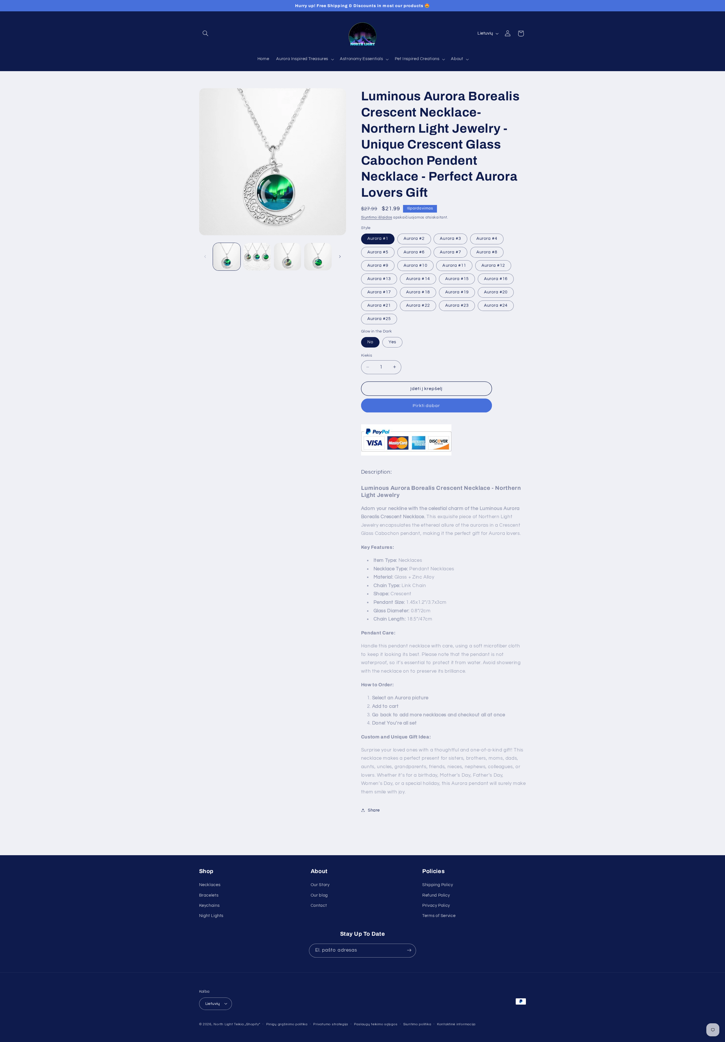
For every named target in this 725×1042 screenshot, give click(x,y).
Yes (392, 342)
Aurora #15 (457, 278)
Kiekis (366, 355)
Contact (319, 906)
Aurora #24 (496, 305)
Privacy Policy (436, 906)
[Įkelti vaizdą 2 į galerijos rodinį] (257, 256)
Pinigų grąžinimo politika (287, 1024)
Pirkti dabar (426, 405)
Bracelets (209, 895)
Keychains (209, 906)
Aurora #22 (418, 305)
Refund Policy (436, 895)
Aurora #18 (418, 292)
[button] (205, 33)
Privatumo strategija (330, 1024)
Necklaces (210, 885)
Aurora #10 (415, 265)
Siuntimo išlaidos (376, 217)
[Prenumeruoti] (409, 950)
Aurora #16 (496, 278)
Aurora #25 (379, 319)
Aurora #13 (379, 278)
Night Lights (211, 916)
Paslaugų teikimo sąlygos (376, 1024)
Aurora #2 (414, 238)
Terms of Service (438, 916)
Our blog (319, 895)
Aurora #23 (457, 305)
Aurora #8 (486, 252)
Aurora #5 (377, 252)
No (370, 342)
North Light (223, 1024)
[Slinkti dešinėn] (340, 256)
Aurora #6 (414, 252)
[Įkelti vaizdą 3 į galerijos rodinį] (287, 256)
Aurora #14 (418, 278)
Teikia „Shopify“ (247, 1024)
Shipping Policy (437, 885)
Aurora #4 (486, 238)
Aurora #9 (377, 265)
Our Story (320, 885)
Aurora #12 (493, 265)
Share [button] (374, 810)
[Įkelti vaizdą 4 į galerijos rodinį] (318, 256)
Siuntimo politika (417, 1024)
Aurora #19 (457, 292)
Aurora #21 (379, 305)
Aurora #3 (450, 238)
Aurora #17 (379, 292)
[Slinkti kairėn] (205, 256)
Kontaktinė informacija (456, 1024)
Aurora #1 (377, 238)
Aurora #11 (454, 265)
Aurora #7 (450, 252)
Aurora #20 (496, 292)
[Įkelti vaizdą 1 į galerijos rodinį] (226, 256)
